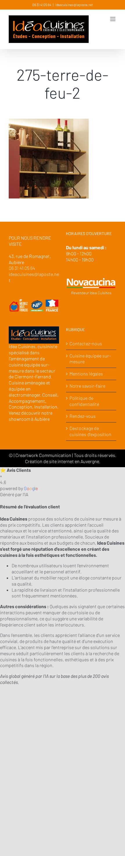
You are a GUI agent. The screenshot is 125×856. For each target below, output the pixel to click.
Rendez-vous (82, 416)
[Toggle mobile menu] (113, 19)
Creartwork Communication (43, 455)
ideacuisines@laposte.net (74, 5)
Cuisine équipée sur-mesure (90, 358)
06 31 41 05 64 (41, 5)
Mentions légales (86, 373)
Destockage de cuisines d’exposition (90, 431)
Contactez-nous (85, 343)
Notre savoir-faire (87, 386)
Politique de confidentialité (84, 401)
